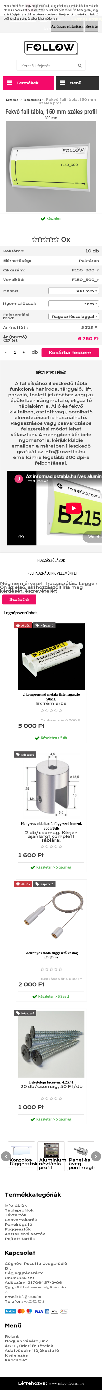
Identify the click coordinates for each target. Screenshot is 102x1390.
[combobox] (73, 291)
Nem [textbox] (88, 304)
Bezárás (91, 26)
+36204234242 (34, 1301)
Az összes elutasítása (67, 26)
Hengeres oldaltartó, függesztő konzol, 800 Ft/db (51, 826)
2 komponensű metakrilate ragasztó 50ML (51, 696)
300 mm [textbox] (84, 291)
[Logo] (51, 48)
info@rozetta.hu (30, 1297)
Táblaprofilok (32, 99)
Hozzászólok (19, 599)
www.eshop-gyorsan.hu (66, 1383)
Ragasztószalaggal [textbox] (73, 317)
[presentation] (6, 1156)
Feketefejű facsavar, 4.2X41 (51, 1082)
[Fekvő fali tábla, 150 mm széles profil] (51, 123)
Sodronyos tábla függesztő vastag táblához (51, 955)
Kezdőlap (12, 99)
